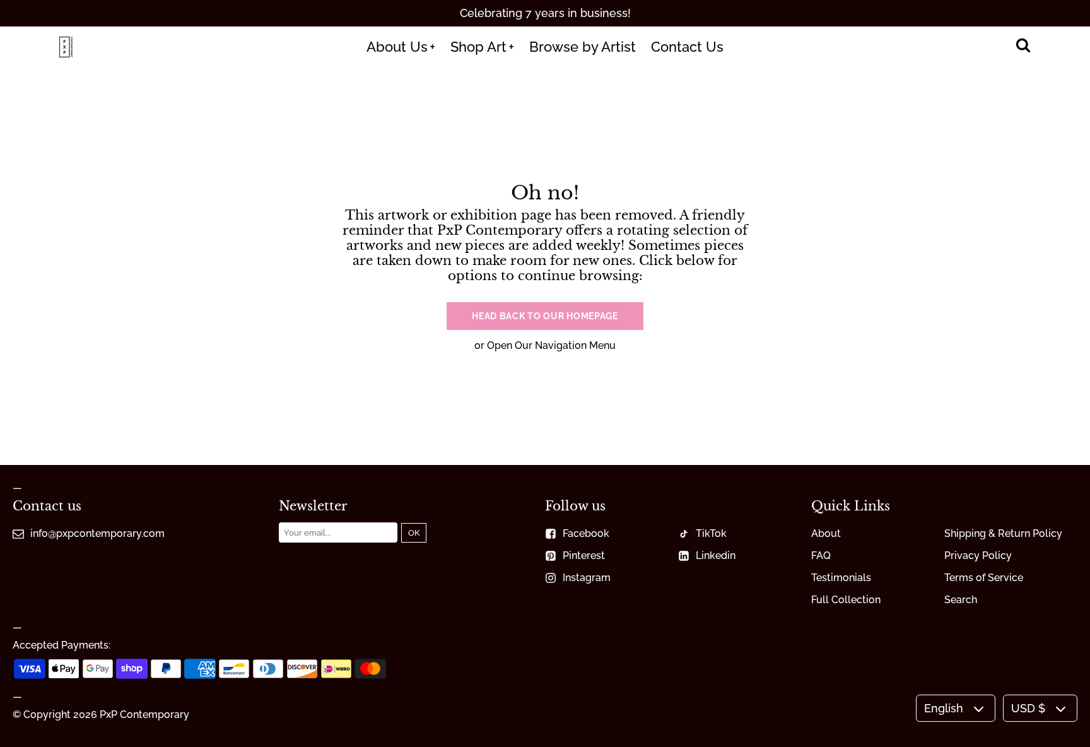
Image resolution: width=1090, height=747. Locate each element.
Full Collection (846, 600)
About (826, 533)
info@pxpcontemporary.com (97, 533)
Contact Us (687, 46)
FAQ (821, 556)
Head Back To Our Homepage (545, 316)
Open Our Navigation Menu (551, 345)
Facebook (586, 533)
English (943, 708)
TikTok (711, 533)
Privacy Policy (978, 556)
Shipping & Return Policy (1003, 533)
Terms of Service (983, 578)
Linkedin (715, 556)
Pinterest (584, 556)
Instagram (587, 578)
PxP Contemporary (144, 715)
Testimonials (841, 578)
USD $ (1028, 708)
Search (960, 600)
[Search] (1023, 47)
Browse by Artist (582, 46)
